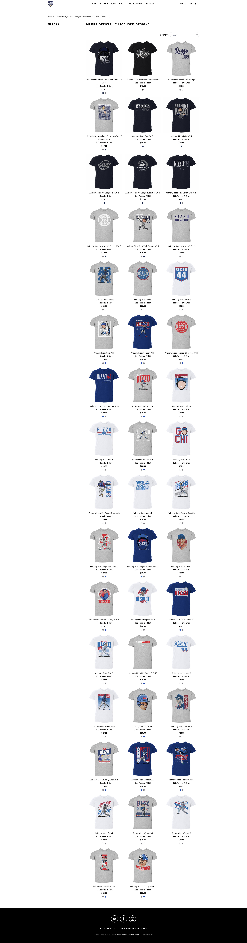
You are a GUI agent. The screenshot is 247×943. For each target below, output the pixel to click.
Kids (113, 4)
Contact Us (107, 928)
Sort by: (164, 35)
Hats (122, 4)
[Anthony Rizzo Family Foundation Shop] (61, 4)
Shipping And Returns (134, 928)
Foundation (135, 4)
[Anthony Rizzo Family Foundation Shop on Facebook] (123, 918)
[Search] (191, 4)
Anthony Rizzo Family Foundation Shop (125, 934)
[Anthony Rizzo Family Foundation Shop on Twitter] (114, 918)
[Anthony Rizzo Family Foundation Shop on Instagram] (132, 918)
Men (94, 4)
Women (104, 4)
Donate (149, 4)
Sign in (184, 4)
